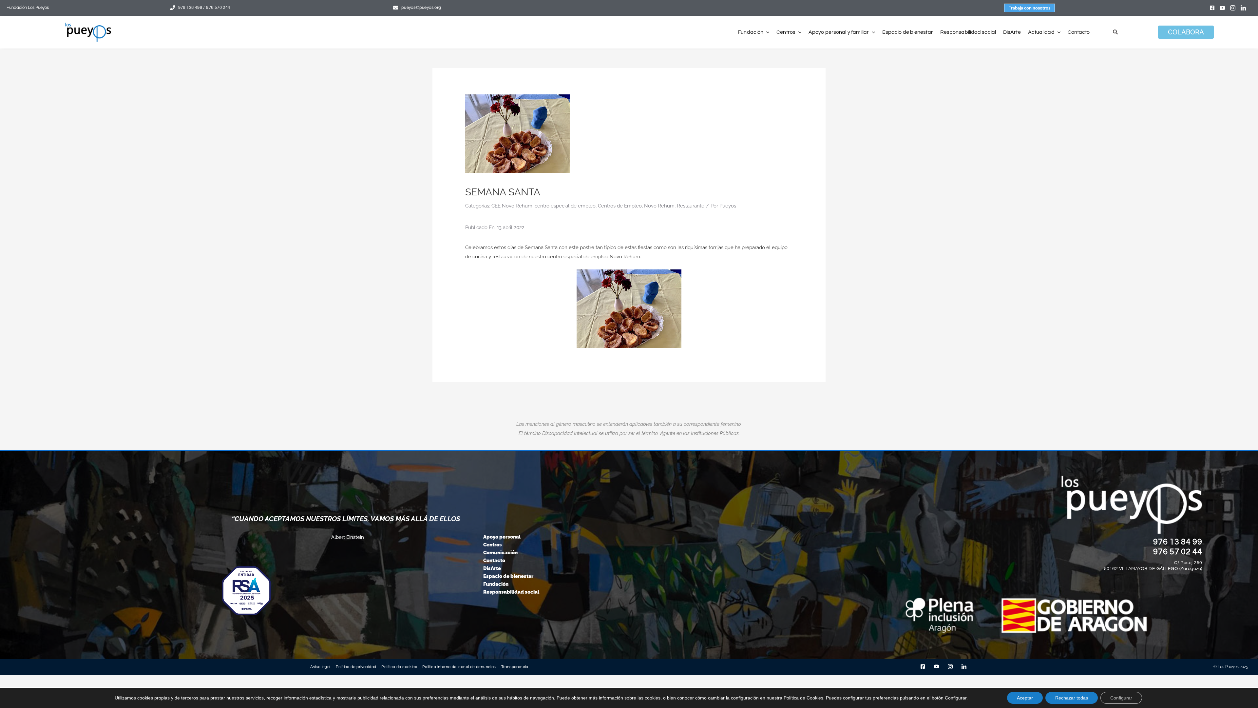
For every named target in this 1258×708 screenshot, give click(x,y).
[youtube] (1222, 7)
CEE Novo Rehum (511, 206)
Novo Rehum (659, 206)
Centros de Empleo (620, 206)
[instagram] (1232, 7)
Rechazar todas (1071, 697)
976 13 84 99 (1177, 542)
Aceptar (1025, 697)
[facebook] (1212, 7)
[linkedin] (1243, 7)
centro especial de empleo (565, 206)
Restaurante (690, 206)
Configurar (1121, 697)
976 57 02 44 (1177, 551)
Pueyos (727, 206)
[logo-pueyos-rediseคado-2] (88, 25)
